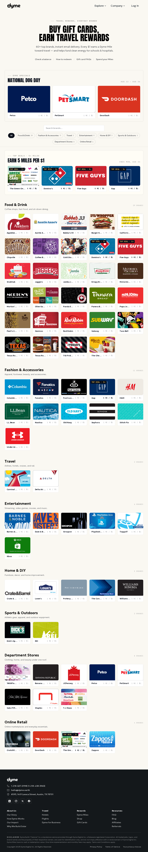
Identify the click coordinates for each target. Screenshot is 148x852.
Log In (135, 5)
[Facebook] (29, 801)
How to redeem (64, 59)
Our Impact (12, 822)
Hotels (45, 814)
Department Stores (64, 141)
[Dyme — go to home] (13, 5)
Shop (79, 818)
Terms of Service (112, 847)
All (11, 135)
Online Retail (86, 141)
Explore (99, 5)
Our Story (12, 814)
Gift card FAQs (83, 59)
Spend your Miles (104, 59)
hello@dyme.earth (20, 790)
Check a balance (43, 59)
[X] (22, 801)
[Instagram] (16, 801)
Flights (45, 818)
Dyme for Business (51, 822)
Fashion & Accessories (49, 135)
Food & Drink (25, 135)
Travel (70, 135)
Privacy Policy (96, 847)
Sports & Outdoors (128, 135)
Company (116, 5)
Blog (114, 818)
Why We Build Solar (16, 826)
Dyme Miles (82, 814)
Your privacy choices (132, 847)
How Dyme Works (15, 818)
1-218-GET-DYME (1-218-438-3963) (28, 786)
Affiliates (116, 822)
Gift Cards (82, 822)
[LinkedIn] (9, 801)
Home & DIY (106, 135)
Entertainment (87, 135)
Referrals (116, 826)
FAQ (114, 814)
